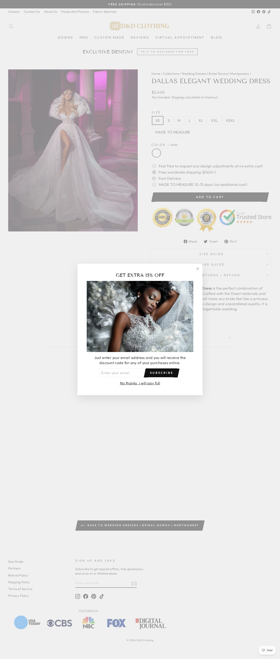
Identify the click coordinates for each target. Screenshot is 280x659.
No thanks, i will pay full (140, 383)
